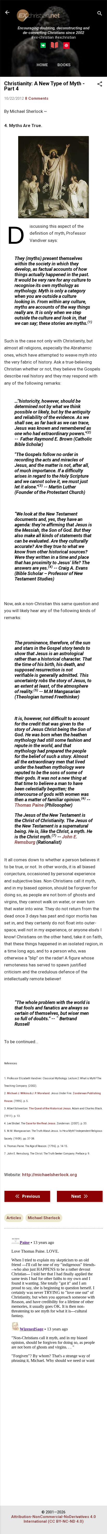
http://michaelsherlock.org (49, 1174)
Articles (13, 1218)
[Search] (100, 14)
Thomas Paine (29, 805)
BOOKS (64, 65)
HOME (42, 65)
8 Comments (36, 98)
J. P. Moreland (41, 1093)
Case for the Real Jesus (40, 1123)
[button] (100, 84)
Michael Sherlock (44, 1218)
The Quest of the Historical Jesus (50, 1108)
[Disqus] (53, 1298)
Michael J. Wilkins (18, 1093)
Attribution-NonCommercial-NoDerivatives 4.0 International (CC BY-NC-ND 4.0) (53, 1519)
